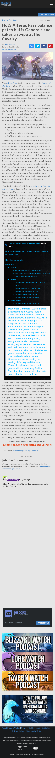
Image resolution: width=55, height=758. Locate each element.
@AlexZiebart (10, 49)
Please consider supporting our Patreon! (27, 444)
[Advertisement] (28, 556)
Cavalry (26, 451)
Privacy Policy (18, 731)
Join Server (43, 622)
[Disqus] (27, 507)
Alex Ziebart (10, 44)
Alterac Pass (12, 83)
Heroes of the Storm (9, 20)
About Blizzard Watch (11, 728)
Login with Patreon (46, 15)
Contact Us (26, 728)
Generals (34, 451)
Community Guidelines (41, 728)
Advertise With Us (33, 731)
